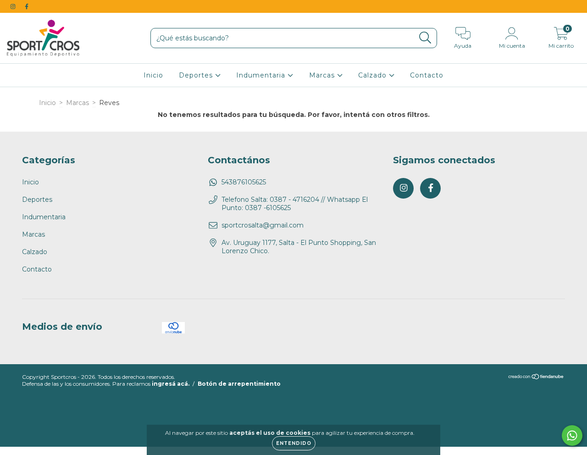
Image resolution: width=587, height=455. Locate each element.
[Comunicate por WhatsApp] (572, 435)
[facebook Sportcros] (27, 6)
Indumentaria (262, 75)
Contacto (426, 75)
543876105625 (244, 182)
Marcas (323, 75)
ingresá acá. (170, 383)
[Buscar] (425, 38)
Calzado (373, 75)
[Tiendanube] (536, 377)
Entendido (293, 443)
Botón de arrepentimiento (239, 383)
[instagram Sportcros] (14, 6)
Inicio (153, 75)
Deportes (197, 75)
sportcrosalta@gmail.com (263, 225)
